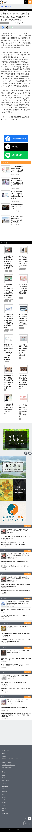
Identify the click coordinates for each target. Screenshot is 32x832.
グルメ (10, 271)
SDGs (3, 775)
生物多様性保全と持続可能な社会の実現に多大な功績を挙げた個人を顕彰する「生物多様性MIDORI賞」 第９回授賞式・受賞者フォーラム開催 (16, 715)
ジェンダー (4, 777)
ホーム (3, 753)
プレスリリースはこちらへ (8, 762)
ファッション (5, 786)
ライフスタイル (23, 269)
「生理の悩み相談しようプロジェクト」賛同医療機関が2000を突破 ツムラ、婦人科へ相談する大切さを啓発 (18, 603)
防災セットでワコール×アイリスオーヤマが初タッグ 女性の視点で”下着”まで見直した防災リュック (23, 261)
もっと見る (27, 526)
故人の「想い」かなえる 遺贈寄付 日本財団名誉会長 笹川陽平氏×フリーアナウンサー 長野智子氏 (23, 350)
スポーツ (4, 794)
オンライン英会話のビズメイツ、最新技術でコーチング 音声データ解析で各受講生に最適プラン (17, 195)
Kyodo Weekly (22, 23)
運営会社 (4, 756)
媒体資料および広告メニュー (8, 765)
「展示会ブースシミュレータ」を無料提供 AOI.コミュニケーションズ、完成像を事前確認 (17, 182)
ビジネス (7, 23)
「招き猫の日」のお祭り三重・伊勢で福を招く (18, 626)
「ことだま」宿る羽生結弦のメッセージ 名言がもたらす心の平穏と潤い (8, 407)
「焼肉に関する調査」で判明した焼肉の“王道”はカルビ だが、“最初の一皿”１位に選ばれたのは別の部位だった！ (18, 531)
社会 (10, 301)
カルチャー (4, 791)
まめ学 (6, 271)
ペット (3, 805)
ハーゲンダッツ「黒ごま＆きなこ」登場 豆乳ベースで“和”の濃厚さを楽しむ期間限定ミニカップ (23, 290)
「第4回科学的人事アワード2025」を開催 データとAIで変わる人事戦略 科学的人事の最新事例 (23, 381)
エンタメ (4, 783)
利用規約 (4, 758)
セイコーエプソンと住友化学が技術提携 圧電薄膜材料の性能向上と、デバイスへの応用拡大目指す (23, 320)
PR (20, 358)
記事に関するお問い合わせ (8, 767)
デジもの (2, 23)
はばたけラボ (5, 813)
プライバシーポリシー (21, 758)
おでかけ (4, 797)
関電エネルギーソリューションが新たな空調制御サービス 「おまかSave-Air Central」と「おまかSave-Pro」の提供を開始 (8, 352)
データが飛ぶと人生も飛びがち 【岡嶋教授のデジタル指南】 (15, 561)
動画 (3, 810)
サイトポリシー (11, 758)
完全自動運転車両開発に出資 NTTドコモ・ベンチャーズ (17, 206)
